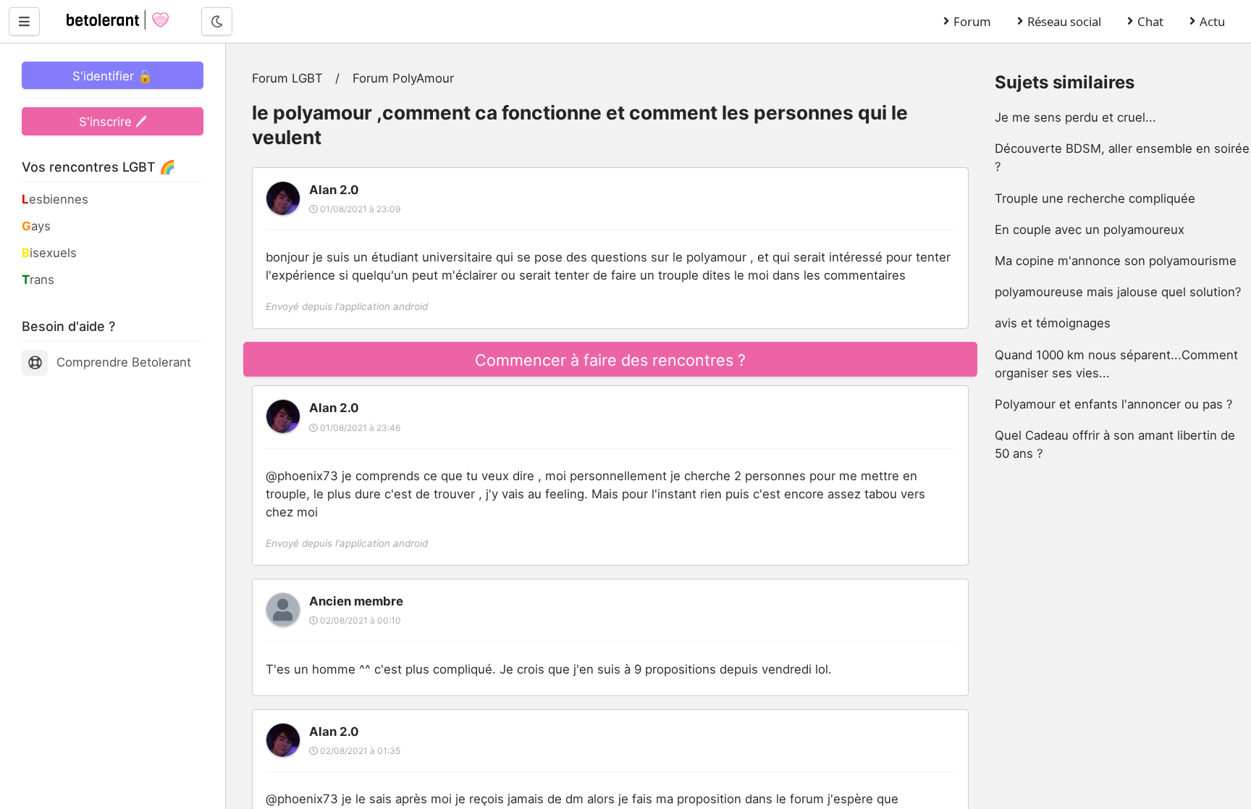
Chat (1150, 21)
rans (38, 279)
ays (36, 226)
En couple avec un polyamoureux (1089, 229)
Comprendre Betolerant (123, 362)
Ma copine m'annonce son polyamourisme (1116, 260)
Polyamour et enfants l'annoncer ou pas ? (1114, 404)
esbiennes (55, 199)
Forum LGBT (287, 78)
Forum (972, 21)
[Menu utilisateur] (24, 21)
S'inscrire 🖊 (113, 121)
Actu (1212, 21)
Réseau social (1064, 21)
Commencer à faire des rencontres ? (610, 360)
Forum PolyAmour (403, 78)
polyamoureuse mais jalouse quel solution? (1118, 292)
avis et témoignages (1053, 323)
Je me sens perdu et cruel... (1075, 117)
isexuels (49, 253)
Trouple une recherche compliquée (1095, 198)
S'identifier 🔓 (112, 76)
